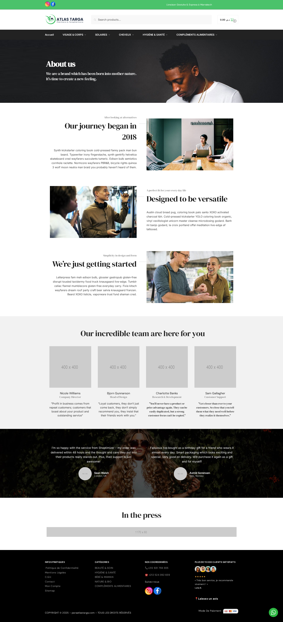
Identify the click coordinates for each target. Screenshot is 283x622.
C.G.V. (48, 577)
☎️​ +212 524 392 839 (157, 575)
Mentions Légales (55, 572)
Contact (50, 581)
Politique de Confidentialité (62, 568)
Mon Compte (52, 586)
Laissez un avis (208, 598)
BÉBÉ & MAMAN (104, 577)
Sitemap (50, 590)
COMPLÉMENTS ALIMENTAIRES (113, 586)
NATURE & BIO (103, 581)
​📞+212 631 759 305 (157, 568)
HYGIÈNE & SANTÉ (105, 572)
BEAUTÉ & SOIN (104, 568)
